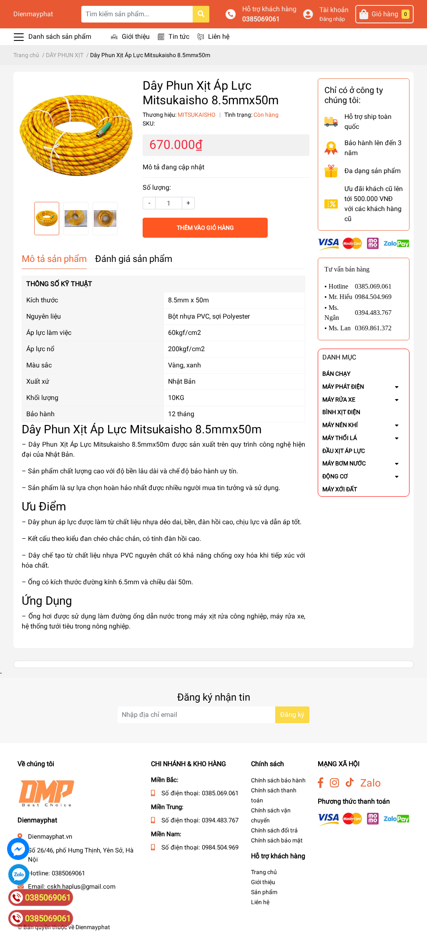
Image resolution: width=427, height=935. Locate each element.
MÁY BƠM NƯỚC (344, 463)
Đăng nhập (332, 19)
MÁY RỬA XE (338, 399)
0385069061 (261, 19)
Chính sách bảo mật (277, 840)
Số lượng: (157, 187)
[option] (76, 136)
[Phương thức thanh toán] (363, 244)
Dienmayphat (33, 14)
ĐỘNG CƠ (335, 476)
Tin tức (178, 36)
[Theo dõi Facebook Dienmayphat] (320, 783)
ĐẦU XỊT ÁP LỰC (343, 450)
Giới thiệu (136, 36)
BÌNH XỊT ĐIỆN (341, 412)
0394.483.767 (220, 820)
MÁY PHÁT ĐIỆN (343, 386)
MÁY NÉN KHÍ (340, 425)
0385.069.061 (220, 793)
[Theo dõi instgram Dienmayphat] (334, 783)
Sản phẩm (264, 892)
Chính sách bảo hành (278, 780)
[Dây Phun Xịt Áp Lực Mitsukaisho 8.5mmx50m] (76, 136)
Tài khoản (334, 10)
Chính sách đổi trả (274, 830)
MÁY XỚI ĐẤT (339, 489)
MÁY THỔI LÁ (339, 438)
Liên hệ (218, 36)
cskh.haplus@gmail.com (81, 886)
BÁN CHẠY (336, 373)
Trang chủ (264, 872)
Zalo (370, 783)
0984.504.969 (220, 847)
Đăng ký (292, 715)
